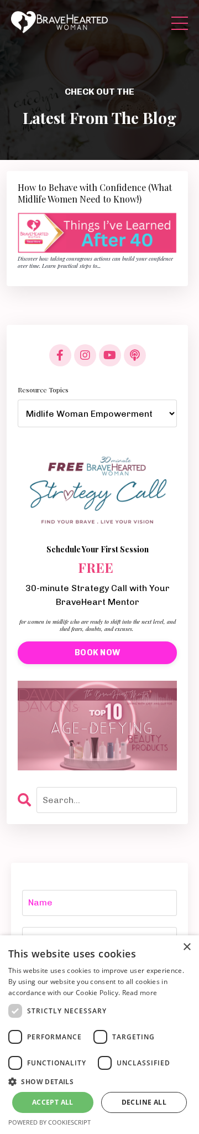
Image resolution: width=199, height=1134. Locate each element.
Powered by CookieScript (49, 1122)
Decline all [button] (144, 1102)
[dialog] (99, 1034)
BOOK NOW (97, 652)
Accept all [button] (53, 1102)
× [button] (186, 947)
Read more (140, 992)
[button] (99, 1081)
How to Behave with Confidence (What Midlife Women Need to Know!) (95, 193)
